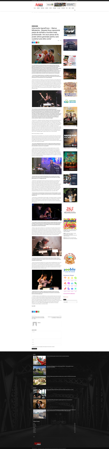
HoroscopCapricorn (68, 291)
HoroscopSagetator (65, 291)
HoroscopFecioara (68, 286)
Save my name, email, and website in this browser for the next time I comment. (44, 346)
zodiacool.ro (72, 293)
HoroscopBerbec (65, 280)
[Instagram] (73, 0)
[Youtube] (76, 0)
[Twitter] (74, 0)
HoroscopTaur (68, 280)
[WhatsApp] (38, 42)
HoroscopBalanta (72, 286)
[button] (75, 10)
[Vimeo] (75, 0)
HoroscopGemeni (72, 280)
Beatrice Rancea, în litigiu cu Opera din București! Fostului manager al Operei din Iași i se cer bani (60, 389)
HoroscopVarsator (72, 291)
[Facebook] (72, 0)
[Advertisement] (54, 19)
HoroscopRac (75, 280)
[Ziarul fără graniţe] (39, 4)
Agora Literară (36, 12)
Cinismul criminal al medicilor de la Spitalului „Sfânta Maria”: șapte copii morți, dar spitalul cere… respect (38, 318)
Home (32, 12)
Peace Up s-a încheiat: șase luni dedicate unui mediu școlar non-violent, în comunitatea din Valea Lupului (61, 376)
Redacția (34, 40)
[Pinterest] (36, 42)
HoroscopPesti (75, 291)
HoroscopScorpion (75, 286)
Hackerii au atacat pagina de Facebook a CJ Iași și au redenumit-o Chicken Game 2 (54, 317)
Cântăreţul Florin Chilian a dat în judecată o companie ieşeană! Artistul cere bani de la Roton (59, 399)
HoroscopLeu (65, 286)
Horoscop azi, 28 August (68, 275)
